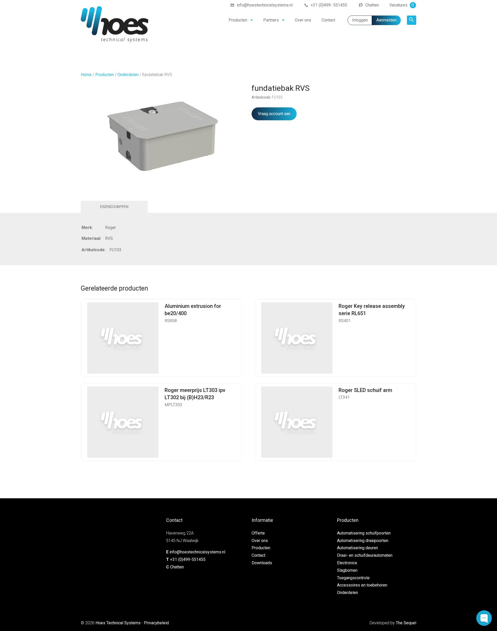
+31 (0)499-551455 (188, 559)
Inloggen (360, 20)
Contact (328, 20)
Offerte (258, 533)
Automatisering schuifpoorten (364, 533)
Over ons (303, 20)
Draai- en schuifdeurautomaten (364, 555)
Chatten (372, 5)
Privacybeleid (156, 622)
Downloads (262, 562)
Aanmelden (386, 20)
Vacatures (401, 5)
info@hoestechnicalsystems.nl (265, 5)
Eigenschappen (114, 207)
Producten (238, 20)
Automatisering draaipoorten (362, 540)
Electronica (347, 562)
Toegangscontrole (353, 577)
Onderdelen (128, 74)
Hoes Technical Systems (118, 622)
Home (86, 74)
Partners (271, 20)
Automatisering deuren (357, 547)
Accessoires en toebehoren (362, 585)
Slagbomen (347, 570)
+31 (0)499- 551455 (329, 5)
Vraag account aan (274, 113)
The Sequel (406, 622)
